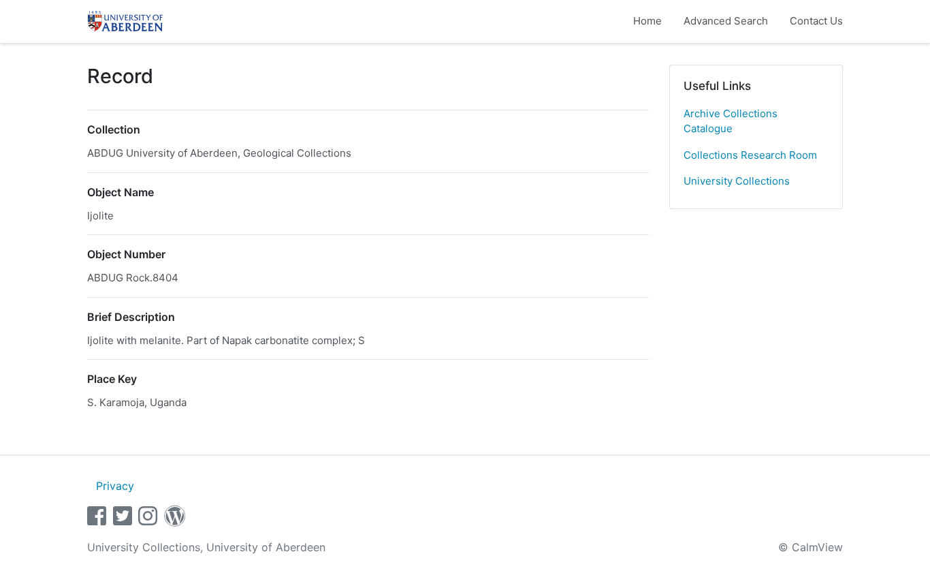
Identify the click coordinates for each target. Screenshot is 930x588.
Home (647, 20)
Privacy (115, 486)
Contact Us (816, 20)
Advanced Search (726, 20)
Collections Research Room (750, 155)
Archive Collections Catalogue (730, 121)
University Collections (737, 180)
